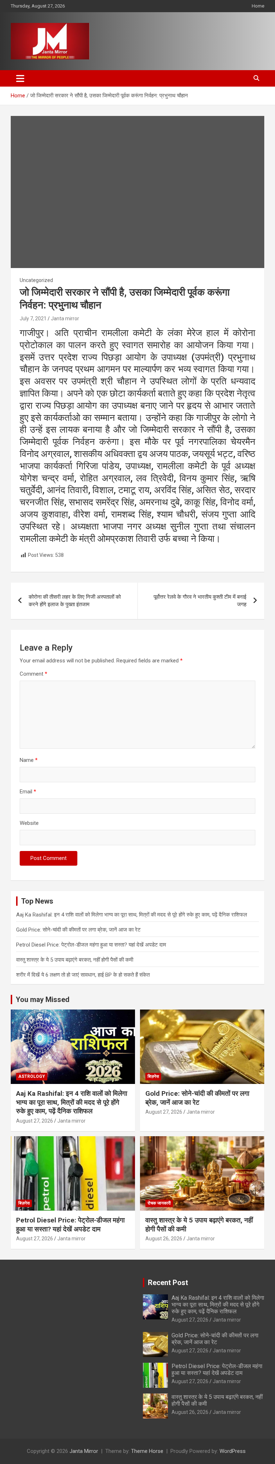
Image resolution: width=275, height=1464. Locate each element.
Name (29, 760)
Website (29, 823)
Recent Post (168, 1282)
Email (28, 791)
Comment (33, 674)
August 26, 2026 (163, 1238)
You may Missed (42, 999)
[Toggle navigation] (20, 78)
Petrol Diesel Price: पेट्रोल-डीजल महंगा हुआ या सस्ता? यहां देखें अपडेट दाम (91, 945)
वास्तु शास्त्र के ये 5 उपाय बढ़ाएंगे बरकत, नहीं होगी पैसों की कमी (74, 960)
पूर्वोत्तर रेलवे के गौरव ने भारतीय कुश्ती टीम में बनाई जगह (200, 601)
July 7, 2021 (33, 318)
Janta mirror (65, 318)
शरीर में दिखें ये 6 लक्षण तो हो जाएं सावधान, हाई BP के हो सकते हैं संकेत (83, 975)
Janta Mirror (83, 1451)
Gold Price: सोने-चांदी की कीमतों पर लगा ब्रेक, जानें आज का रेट (78, 929)
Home (258, 6)
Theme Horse (147, 1451)
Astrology (31, 1076)
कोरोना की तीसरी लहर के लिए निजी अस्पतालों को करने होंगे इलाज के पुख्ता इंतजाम (75, 601)
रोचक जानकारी (159, 1203)
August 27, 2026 (34, 1121)
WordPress (232, 1451)
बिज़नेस (153, 1076)
